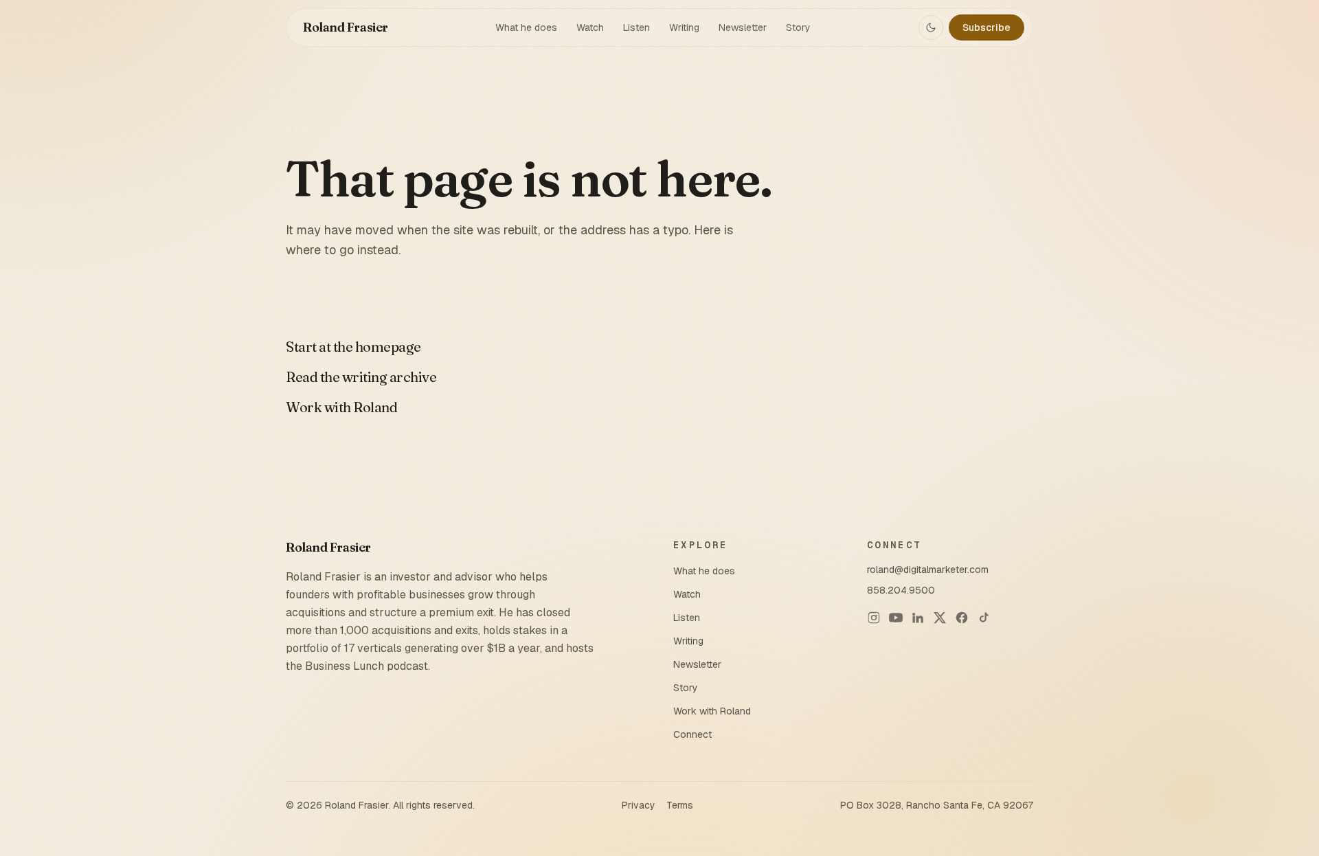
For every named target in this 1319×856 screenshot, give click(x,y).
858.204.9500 (901, 590)
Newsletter (743, 27)
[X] (940, 617)
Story (798, 27)
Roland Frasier (345, 27)
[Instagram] (874, 617)
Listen (636, 27)
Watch (590, 27)
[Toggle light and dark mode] (930, 27)
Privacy (638, 805)
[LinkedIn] (918, 617)
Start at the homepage (353, 346)
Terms (679, 805)
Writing (684, 27)
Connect (692, 734)
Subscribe (986, 27)
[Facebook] (962, 617)
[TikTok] (984, 617)
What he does (526, 27)
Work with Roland (341, 407)
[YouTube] (896, 617)
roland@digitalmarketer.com (928, 569)
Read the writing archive (361, 376)
